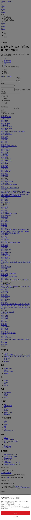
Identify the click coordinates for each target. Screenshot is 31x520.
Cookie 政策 (26, 507)
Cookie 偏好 (15, 516)
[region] (15, 507)
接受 (15, 513)
